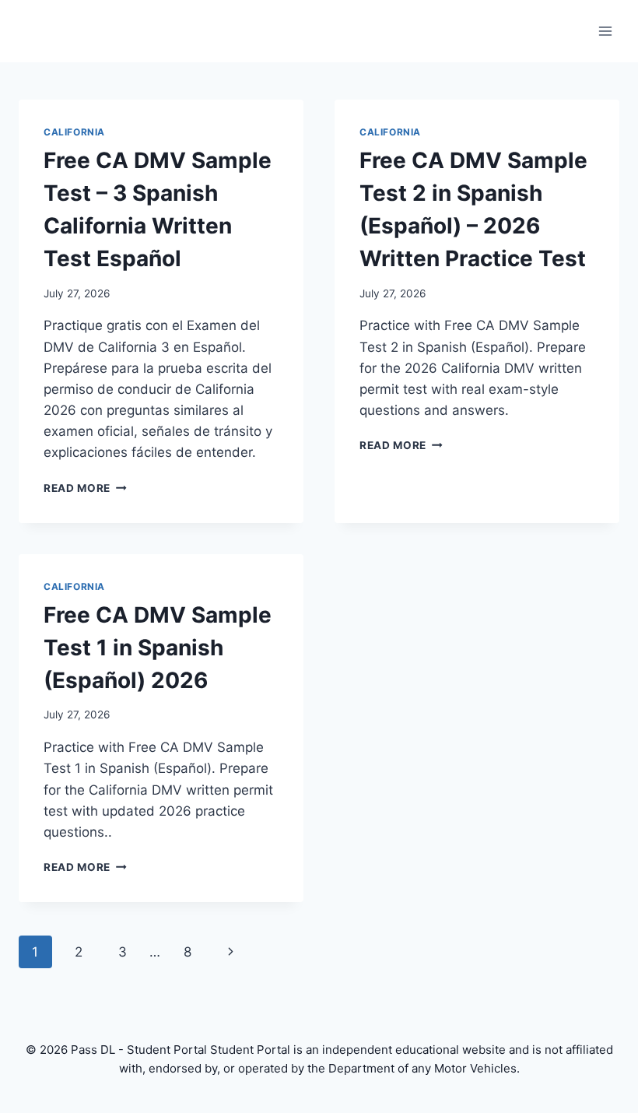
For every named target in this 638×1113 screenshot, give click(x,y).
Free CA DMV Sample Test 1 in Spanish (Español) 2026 (158, 647)
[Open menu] (605, 31)
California (74, 132)
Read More (85, 488)
